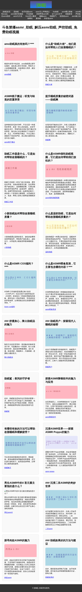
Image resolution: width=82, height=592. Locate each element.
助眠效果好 (49, 577)
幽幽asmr (43, 16)
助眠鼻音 (68, 14)
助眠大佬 (48, 84)
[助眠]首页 (6, 12)
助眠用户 (48, 367)
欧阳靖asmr (64, 16)
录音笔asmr (48, 18)
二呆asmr (49, 529)
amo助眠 (7, 74)
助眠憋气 (53, 16)
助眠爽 (48, 140)
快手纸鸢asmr (27, 12)
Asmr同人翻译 (30, 16)
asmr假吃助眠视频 (52, 198)
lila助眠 (56, 12)
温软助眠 (48, 252)
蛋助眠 (16, 12)
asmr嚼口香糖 (67, 12)
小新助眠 (7, 247)
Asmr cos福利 (9, 307)
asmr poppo (49, 471)
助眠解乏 (7, 468)
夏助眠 (38, 18)
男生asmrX (8, 512)
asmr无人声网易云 (43, 12)
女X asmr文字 (57, 14)
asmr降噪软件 (50, 417)
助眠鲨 (7, 411)
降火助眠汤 (8, 357)
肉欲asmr (8, 577)
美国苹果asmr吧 (42, 14)
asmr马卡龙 (17, 16)
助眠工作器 (8, 202)
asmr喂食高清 (50, 309)
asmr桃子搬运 (9, 142)
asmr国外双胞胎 (17, 14)
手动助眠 (29, 14)
